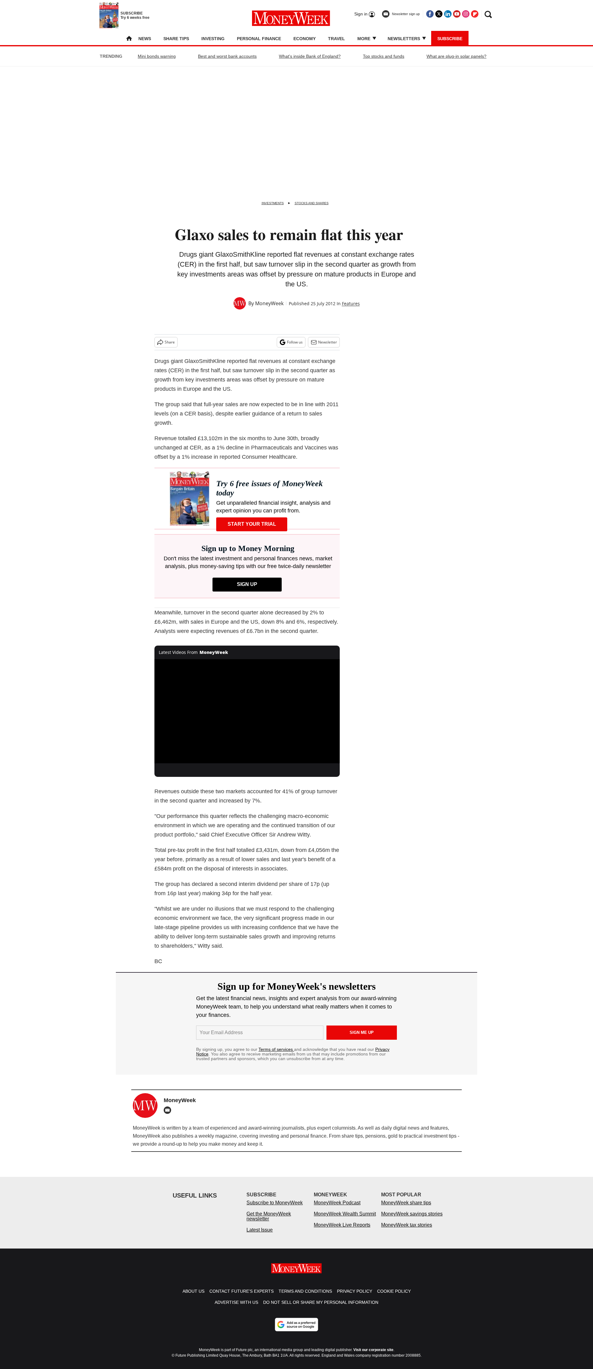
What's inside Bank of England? (310, 56)
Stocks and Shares (312, 203)
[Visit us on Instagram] (465, 14)
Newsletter (327, 342)
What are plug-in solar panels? (456, 56)
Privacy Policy (354, 1297)
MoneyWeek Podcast (337, 1208)
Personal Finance (259, 38)
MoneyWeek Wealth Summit (345, 1220)
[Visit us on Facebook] (430, 14)
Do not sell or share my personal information (320, 1308)
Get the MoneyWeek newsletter (268, 1222)
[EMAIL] (169, 1110)
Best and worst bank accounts (227, 56)
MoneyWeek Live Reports (342, 1231)
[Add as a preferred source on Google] (296, 1330)
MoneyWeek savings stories (412, 1220)
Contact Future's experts (241, 1297)
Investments (273, 203)
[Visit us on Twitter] (439, 14)
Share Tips (176, 38)
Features (351, 303)
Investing (213, 38)
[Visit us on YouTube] (457, 14)
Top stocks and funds (383, 56)
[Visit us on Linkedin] (448, 14)
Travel (336, 38)
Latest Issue (259, 1236)
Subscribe (449, 38)
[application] (247, 711)
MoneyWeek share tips (406, 1208)
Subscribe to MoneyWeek (274, 1208)
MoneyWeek (269, 303)
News (144, 38)
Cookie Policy (394, 1297)
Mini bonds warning (157, 56)
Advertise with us (236, 1308)
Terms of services (276, 1049)
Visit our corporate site (373, 1356)
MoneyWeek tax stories (406, 1231)
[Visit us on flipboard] (474, 14)
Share (170, 342)
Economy (304, 38)
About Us (193, 1297)
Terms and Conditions (305, 1297)
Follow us (295, 342)
